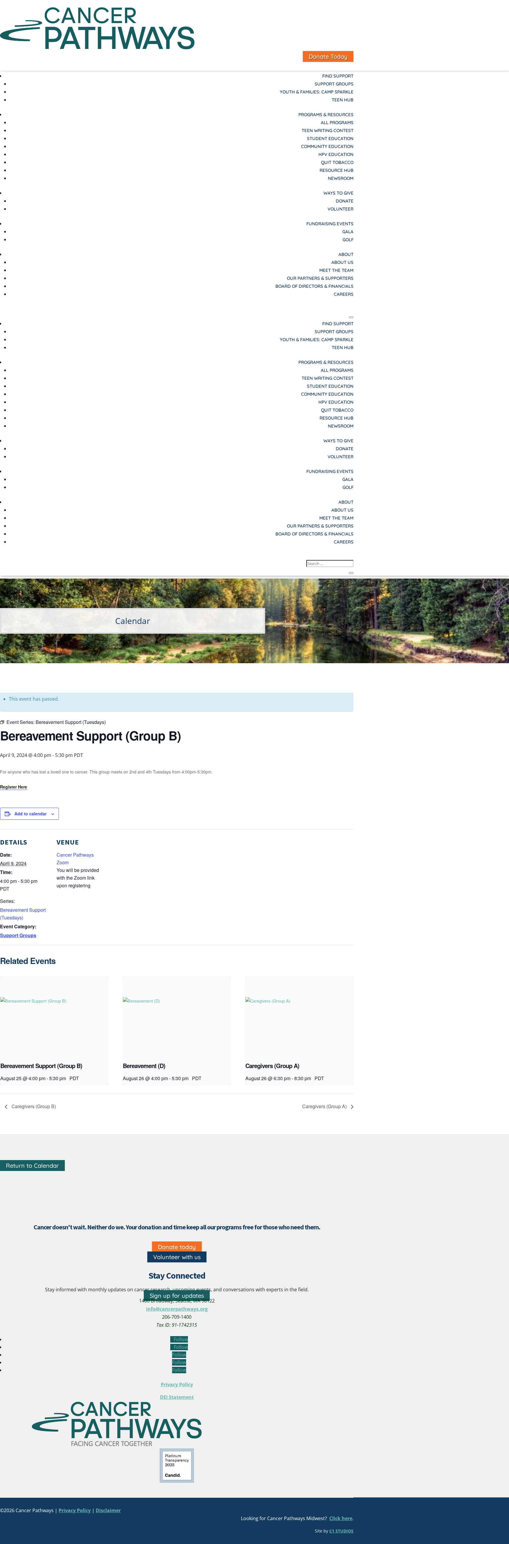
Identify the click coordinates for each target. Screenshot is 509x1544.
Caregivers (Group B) (33, 1106)
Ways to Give (338, 193)
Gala (347, 231)
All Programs (337, 122)
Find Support (337, 76)
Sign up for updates (177, 1295)
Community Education (327, 146)
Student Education (330, 138)
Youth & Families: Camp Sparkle (316, 92)
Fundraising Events (329, 223)
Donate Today (328, 56)
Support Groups (334, 84)
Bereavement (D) (144, 1065)
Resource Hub (336, 170)
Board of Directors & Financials (314, 286)
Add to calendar (30, 814)
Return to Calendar (32, 1165)
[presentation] (54, 1017)
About (345, 254)
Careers (343, 294)
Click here (340, 1518)
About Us (342, 262)
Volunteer (340, 209)
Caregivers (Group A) (272, 1065)
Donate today (177, 1247)
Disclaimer (108, 1510)
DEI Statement (177, 1397)
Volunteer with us (177, 1257)
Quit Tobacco (337, 162)
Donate (344, 201)
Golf (348, 239)
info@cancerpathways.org (177, 1309)
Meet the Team (336, 270)
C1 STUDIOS (341, 1531)
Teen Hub (342, 100)
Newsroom (340, 178)
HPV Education (335, 154)
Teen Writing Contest (327, 130)
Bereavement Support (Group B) (41, 1065)
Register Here (13, 787)
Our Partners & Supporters (320, 278)
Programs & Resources (325, 114)
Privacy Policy (177, 1384)
